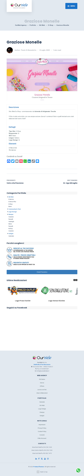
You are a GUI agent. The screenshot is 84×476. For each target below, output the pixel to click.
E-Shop (10, 204)
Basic (10, 206)
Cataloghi (11, 221)
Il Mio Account (42, 438)
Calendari (11, 236)
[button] (76, 280)
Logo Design (12, 211)
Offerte (42, 386)
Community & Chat (14, 209)
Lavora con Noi (42, 389)
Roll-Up (11, 228)
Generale (42, 402)
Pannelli (11, 219)
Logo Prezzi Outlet (22, 301)
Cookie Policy (42, 431)
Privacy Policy (42, 428)
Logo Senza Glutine (56, 301)
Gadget (10, 233)
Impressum (42, 424)
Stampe (10, 214)
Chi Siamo (42, 379)
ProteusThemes (38, 466)
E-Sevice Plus (12, 201)
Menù (10, 224)
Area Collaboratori (42, 393)
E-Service (11, 199)
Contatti (42, 435)
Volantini (11, 217)
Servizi (42, 383)
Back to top (43, 472)
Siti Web (11, 197)
